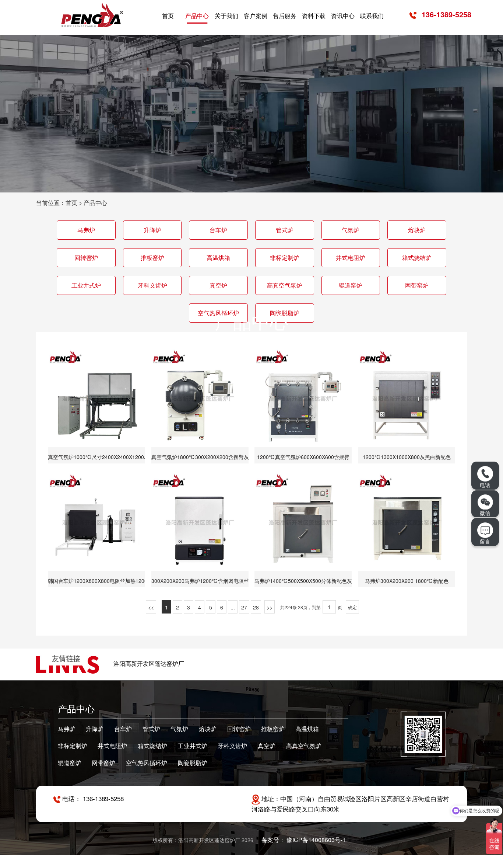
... (233, 607)
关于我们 (226, 15)
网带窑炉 (417, 285)
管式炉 (284, 230)
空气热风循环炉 (146, 763)
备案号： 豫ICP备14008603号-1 (303, 839)
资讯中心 (343, 15)
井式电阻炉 (350, 257)
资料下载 (314, 15)
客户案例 (255, 15)
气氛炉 (350, 230)
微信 (485, 513)
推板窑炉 (152, 257)
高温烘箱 (218, 257)
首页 (168, 15)
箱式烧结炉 (417, 257)
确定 (352, 607)
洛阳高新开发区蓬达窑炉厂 (148, 663)
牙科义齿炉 (152, 285)
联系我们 (372, 15)
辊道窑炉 (350, 285)
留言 (485, 541)
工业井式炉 (86, 285)
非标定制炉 (284, 257)
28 (256, 607)
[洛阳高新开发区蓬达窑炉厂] (92, 15)
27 (244, 607)
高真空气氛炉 (284, 285)
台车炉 (218, 230)
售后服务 (284, 15)
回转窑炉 (86, 257)
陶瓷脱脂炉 (192, 763)
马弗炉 (86, 230)
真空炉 (218, 285)
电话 (485, 485)
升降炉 (152, 230)
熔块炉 (417, 230)
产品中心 (197, 15)
